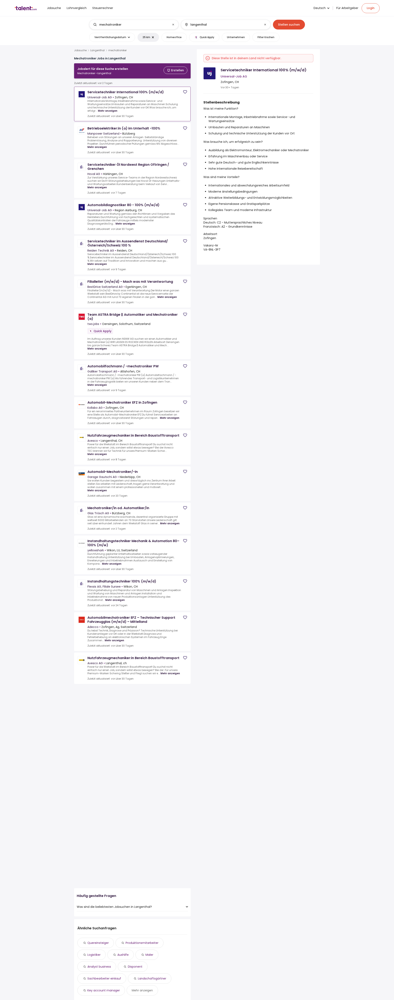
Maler (149, 955)
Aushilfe (123, 955)
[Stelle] (130, 24)
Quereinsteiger (98, 943)
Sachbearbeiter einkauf (104, 978)
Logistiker (94, 955)
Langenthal (97, 50)
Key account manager (103, 990)
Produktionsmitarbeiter (142, 943)
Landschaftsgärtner (152, 978)
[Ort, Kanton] (222, 24)
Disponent (135, 967)
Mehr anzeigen (107, 110)
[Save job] (185, 92)
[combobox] (133, 24)
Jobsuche (80, 50)
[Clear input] (173, 24)
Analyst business (99, 967)
